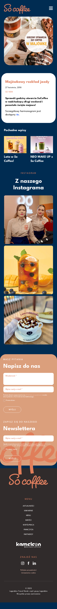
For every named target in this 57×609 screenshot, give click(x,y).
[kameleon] (28, 543)
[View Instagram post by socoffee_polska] (50, 241)
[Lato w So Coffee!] (15, 137)
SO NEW (9, 92)
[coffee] (28, 475)
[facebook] (28, 563)
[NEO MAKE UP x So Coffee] (41, 137)
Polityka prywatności (28, 570)
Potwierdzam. (10, 400)
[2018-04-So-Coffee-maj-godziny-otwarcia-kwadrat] (28, 18)
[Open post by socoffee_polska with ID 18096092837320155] (28, 320)
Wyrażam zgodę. (11, 449)
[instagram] (22, 563)
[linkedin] (34, 563)
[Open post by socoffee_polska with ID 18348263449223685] (28, 219)
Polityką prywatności (34, 395)
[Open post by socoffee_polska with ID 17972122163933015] (28, 270)
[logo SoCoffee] (17, 5)
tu (17, 114)
